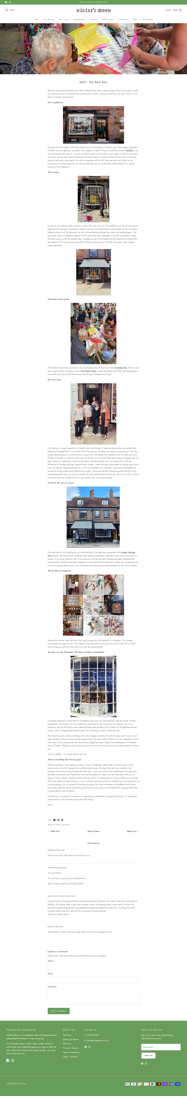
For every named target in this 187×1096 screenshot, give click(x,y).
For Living (63, 19)
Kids (135, 19)
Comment (52, 986)
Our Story (67, 1035)
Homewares (79, 19)
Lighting (93, 19)
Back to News (93, 831)
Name (50, 960)
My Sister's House (89, 371)
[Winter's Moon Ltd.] (93, 10)
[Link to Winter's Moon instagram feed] (93, 635)
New (37, 19)
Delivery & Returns (71, 1039)
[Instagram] (10, 2)
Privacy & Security (71, 1048)
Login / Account (70, 1056)
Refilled (129, 150)
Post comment (58, 1011)
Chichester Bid (120, 367)
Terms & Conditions (71, 1052)
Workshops (147, 19)
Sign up (148, 1055)
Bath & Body (107, 19)
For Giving (49, 19)
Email (50, 973)
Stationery (123, 19)
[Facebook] (6, 2)
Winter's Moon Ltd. (19, 1083)
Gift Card (67, 1043)
